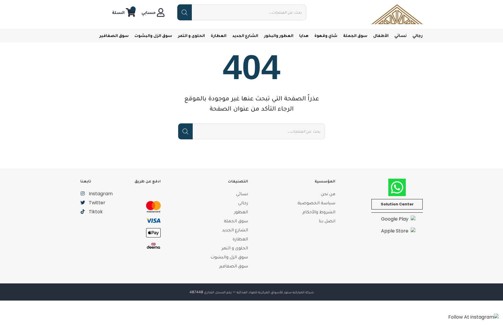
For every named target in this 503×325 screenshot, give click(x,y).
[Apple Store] (397, 230)
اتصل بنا (327, 220)
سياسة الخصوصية (316, 202)
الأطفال (381, 35)
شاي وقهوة (325, 35)
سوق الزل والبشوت (153, 35)
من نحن (328, 193)
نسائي (400, 35)
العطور (241, 211)
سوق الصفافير (114, 35)
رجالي (417, 35)
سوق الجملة (355, 35)
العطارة (218, 35)
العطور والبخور (278, 35)
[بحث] (184, 12)
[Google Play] (397, 219)
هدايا (304, 35)
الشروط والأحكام (318, 211)
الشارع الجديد (245, 35)
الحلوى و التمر (191, 35)
